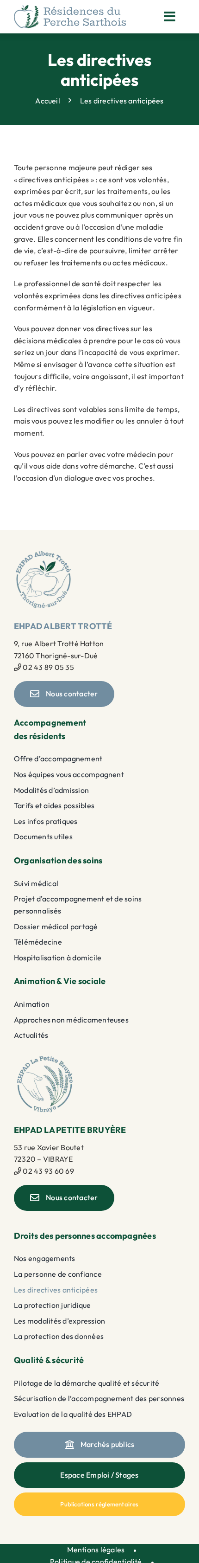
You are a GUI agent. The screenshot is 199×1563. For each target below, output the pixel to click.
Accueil (47, 100)
